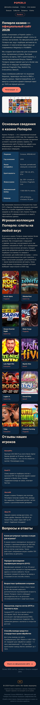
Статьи (22, 7)
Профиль (20, 14)
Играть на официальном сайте (18, 664)
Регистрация (10, 90)
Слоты (31, 10)
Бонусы (9, 10)
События (16, 10)
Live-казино (31, 7)
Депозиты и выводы (11, 7)
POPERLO (20, 2)
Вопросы (24, 10)
